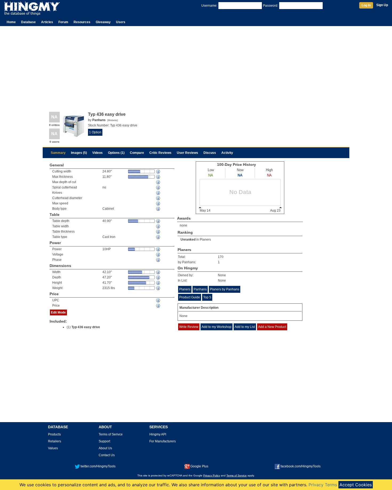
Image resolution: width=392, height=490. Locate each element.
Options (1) (116, 153)
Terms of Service (236, 475)
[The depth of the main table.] (158, 221)
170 (220, 257)
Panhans (200, 289)
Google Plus (199, 466)
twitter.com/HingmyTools (98, 466)
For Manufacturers (162, 441)
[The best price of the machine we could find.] (158, 306)
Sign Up (382, 5)
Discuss (209, 153)
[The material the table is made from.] (158, 237)
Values (53, 448)
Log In (366, 5)
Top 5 (207, 297)
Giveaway (103, 22)
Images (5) (79, 153)
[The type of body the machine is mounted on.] (158, 209)
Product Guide (189, 297)
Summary (58, 153)
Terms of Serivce (111, 434)
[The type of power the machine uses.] (158, 260)
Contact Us (107, 455)
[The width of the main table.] (158, 226)
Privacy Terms (323, 484)
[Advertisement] (196, 66)
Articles (47, 22)
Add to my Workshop (216, 327)
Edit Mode (58, 312)
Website (112, 120)
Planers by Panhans (224, 289)
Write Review (188, 327)
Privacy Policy (211, 475)
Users (120, 22)
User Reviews (187, 153)
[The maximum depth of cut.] (158, 182)
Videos (97, 153)
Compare (137, 153)
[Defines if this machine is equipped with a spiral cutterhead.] (158, 188)
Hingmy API (157, 434)
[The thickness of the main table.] (158, 232)
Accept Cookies (355, 484)
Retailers (54, 441)
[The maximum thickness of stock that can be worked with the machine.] (158, 177)
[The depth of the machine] (158, 277)
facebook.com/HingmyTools (301, 466)
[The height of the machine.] (158, 283)
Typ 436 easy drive (85, 327)
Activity (227, 153)
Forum (63, 22)
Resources (82, 22)
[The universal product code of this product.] (158, 300)
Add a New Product (272, 327)
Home (11, 22)
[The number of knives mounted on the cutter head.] (158, 193)
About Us (105, 448)
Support (104, 441)
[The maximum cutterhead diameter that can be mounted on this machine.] (158, 198)
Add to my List (245, 327)
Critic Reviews (160, 153)
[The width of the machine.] (158, 272)
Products (54, 434)
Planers (205, 239)
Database (28, 22)
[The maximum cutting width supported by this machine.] (158, 172)
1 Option (95, 132)
